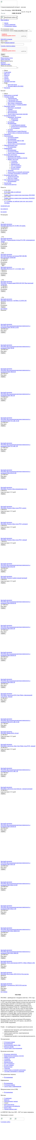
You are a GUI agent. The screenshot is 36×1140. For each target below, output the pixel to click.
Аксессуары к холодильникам (17, 143)
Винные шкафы (12, 142)
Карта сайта (7, 1107)
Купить (3, 232)
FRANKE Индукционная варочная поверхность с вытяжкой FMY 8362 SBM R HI (15, 930)
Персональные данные (11, 1101)
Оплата (6, 78)
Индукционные (12, 112)
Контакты (7, 87)
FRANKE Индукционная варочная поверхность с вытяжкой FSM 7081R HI (15, 371)
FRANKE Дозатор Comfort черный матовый (14, 578)
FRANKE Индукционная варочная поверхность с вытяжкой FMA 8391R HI (15, 602)
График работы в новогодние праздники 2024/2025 (19, 198)
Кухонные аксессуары (10, 175)
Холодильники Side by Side (16, 140)
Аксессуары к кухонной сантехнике (18, 172)
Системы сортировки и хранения (18, 173)
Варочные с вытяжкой (14, 107)
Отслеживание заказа (7, 30)
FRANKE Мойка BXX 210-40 (10, 733)
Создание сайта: (5, 1122)
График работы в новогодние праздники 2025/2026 (19, 195)
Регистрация (8, 39)
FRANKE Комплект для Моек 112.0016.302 (14, 300)
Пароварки (7, 134)
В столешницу (15, 128)
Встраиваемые (12, 123)
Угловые (10, 129)
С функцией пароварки (15, 101)
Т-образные (14, 120)
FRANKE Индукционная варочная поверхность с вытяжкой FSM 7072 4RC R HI (15, 420)
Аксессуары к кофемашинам (16, 153)
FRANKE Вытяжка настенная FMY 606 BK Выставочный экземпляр (14, 256)
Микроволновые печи (10, 145)
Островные (11, 122)
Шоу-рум (7, 73)
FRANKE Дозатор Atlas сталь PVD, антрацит (14, 524)
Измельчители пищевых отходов (17, 158)
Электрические (12, 98)
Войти (3, 39)
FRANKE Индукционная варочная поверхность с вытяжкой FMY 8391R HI (15, 825)
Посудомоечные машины (11, 179)
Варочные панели (9, 106)
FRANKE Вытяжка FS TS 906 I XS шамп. (13, 225)
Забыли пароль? (10, 42)
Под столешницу (16, 165)
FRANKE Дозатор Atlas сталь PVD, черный (14, 540)
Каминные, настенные (14, 117)
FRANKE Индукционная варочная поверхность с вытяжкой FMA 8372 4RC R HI (15, 721)
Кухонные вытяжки (10, 115)
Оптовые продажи (9, 81)
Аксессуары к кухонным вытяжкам (18, 133)
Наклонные (14, 118)
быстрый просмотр (6, 224)
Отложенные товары (10, 26)
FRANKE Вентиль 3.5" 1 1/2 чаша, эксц (12, 268)
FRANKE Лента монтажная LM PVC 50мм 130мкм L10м (18, 963)
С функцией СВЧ (13, 100)
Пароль (3, 42)
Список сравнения (9, 24)
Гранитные (14, 162)
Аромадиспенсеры (13, 176)
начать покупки (5, 59)
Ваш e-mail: (4, 41)
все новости (4, 209)
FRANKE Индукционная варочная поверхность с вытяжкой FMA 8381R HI (15, 654)
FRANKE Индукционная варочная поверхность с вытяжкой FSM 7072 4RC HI (15, 445)
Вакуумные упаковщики (15, 103)
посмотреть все (5, 206)
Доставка (7, 80)
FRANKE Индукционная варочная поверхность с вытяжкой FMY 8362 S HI (15, 908)
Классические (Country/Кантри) (17, 131)
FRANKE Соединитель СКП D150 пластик (14, 985)
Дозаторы (10, 170)
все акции (4, 211)
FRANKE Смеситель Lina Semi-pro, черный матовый (16, 788)
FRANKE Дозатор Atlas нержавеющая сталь (14, 489)
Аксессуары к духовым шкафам (17, 104)
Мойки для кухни (13, 159)
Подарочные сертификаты (12, 1106)
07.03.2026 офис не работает (12, 192)
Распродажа (7, 183)
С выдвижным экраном (18, 125)
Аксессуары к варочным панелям (18, 114)
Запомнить (5, 56)
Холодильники (8, 136)
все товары (4, 308)
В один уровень (16, 167)
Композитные (15, 169)
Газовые (10, 109)
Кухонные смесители (14, 156)
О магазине (7, 72)
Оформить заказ (5, 64)
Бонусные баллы (9, 1104)
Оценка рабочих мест (10, 1109)
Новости (6, 75)
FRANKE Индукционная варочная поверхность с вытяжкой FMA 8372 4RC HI (15, 770)
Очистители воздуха (10, 184)
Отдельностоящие (13, 137)
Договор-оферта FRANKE (15, 86)
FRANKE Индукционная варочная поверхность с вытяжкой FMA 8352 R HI (15, 472)
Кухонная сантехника (10, 154)
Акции (6, 76)
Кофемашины (8, 148)
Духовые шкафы (9, 97)
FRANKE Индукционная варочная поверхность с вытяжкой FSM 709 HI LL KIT (15, 326)
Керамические (15, 164)
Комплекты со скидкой (11, 95)
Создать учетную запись (8, 46)
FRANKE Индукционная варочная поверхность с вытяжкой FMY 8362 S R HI (15, 884)
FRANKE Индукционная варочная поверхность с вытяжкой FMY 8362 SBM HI (15, 952)
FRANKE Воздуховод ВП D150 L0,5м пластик (15, 974)
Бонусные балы (12, 84)
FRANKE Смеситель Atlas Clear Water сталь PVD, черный (18, 746)
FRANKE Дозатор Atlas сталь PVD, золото (13, 508)
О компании (8, 1098)
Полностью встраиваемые (19, 126)
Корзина (3, 62)
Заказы (6, 23)
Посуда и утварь (12, 178)
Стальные (14, 161)
